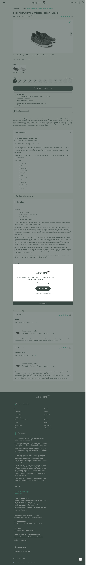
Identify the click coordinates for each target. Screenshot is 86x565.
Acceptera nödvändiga (43, 293)
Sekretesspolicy (43, 283)
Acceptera (43, 288)
